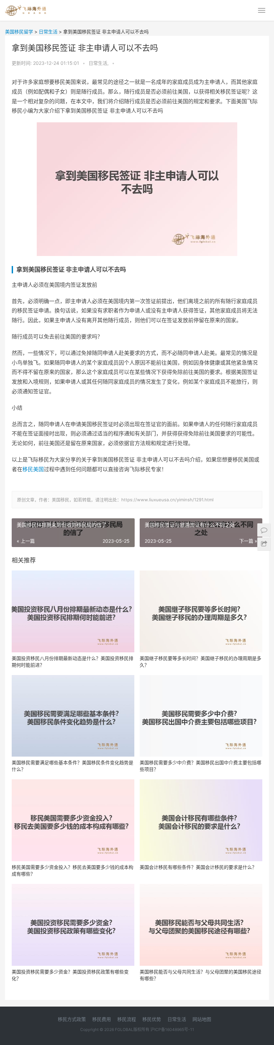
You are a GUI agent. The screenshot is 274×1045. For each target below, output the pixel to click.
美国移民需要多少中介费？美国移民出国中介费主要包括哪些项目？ (200, 766)
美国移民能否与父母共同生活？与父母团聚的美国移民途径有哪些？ (200, 975)
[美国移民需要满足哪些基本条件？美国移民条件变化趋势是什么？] (73, 716)
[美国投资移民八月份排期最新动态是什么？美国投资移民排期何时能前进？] (73, 611)
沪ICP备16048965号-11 (172, 1029)
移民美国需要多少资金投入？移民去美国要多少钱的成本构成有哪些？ (72, 870)
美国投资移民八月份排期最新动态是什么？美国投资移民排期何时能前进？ (72, 661)
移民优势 (151, 1019)
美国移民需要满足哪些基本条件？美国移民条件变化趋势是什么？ (72, 766)
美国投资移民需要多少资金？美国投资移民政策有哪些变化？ (70, 975)
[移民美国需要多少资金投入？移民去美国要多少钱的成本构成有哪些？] (73, 820)
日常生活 (176, 1019)
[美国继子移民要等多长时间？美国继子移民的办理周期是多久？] (201, 611)
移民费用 (101, 1019)
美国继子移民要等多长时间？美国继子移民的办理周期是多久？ (200, 661)
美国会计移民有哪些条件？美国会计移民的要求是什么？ (198, 867)
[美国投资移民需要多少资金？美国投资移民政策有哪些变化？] (73, 925)
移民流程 (126, 1019)
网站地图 (201, 1019)
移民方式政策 (72, 1019)
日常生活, (99, 63)
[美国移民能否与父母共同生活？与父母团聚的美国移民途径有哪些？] (201, 925)
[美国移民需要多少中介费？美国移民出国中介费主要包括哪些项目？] (201, 716)
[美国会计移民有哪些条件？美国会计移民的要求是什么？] (201, 820)
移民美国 (33, 469)
